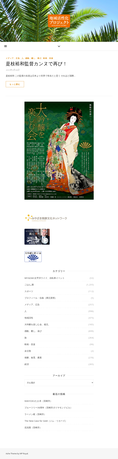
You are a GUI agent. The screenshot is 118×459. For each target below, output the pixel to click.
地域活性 (28, 317)
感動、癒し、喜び (33, 58)
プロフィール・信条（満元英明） (40, 297)
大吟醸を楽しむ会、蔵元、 (37, 324)
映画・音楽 (48, 58)
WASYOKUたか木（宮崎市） (38, 400)
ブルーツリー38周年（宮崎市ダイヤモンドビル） (48, 407)
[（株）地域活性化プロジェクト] (59, 20)
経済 (26, 364)
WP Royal (24, 453)
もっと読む (14, 84)
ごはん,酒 (29, 284)
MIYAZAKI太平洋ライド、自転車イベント (44, 277)
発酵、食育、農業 (33, 357)
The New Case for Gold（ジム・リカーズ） (45, 420)
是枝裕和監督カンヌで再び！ (36, 63)
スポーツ (28, 291)
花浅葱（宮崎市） (33, 427)
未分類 (27, 350)
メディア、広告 (13, 58)
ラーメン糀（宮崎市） (35, 414)
